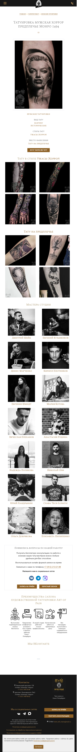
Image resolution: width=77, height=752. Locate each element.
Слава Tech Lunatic (55, 503)
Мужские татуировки (38, 114)
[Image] (20, 177)
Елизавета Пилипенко (55, 536)
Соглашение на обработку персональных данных (24, 730)
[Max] (45, 578)
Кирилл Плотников (56, 371)
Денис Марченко (21, 371)
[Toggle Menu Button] (5, 3)
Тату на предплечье (38, 143)
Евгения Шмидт (21, 404)
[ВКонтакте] (18, 714)
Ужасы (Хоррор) (38, 134)
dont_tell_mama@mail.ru (62, 722)
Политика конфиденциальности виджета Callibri (24, 733)
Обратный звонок (50, 586)
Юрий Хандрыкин (21, 503)
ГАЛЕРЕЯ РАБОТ (33, 14)
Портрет (38, 123)
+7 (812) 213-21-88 (52, 567)
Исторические (38, 125)
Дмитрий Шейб (21, 338)
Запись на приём (27, 586)
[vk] (31, 578)
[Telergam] (38, 578)
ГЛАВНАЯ (22, 14)
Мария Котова (55, 404)
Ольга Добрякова (21, 536)
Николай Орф (55, 470)
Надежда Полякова (21, 470)
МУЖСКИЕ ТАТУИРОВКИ (49, 14)
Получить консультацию (59, 716)
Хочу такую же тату (38, 150)
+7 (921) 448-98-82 (24, 696)
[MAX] (30, 714)
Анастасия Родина (55, 437)
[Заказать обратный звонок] (72, 3)
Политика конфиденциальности (24, 727)
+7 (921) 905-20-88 (24, 689)
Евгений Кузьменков (55, 338)
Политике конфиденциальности (44, 741)
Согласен (38, 747)
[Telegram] (24, 714)
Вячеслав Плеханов (21, 437)
